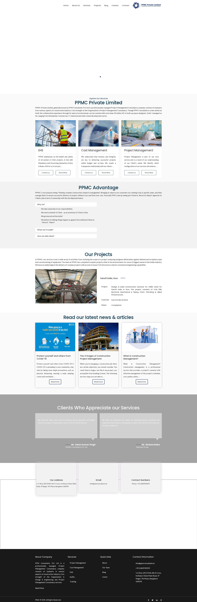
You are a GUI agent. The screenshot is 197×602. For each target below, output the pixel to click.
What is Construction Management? (134, 357)
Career (105, 577)
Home (66, 5)
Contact (125, 5)
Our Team (106, 567)
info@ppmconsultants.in (98, 484)
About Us (76, 5)
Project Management (78, 563)
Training (73, 582)
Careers (115, 5)
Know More (63, 173)
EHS (71, 572)
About (104, 563)
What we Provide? (45, 230)
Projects (97, 5)
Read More (39, 588)
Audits (72, 577)
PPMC (37, 600)
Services (86, 5)
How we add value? (45, 236)
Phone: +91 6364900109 (141, 484)
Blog (106, 5)
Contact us (46, 173)
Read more (55, 382)
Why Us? (41, 204)
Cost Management (77, 567)
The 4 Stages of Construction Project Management (95, 357)
